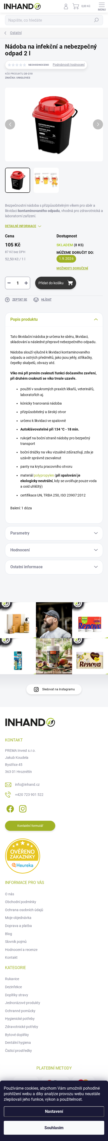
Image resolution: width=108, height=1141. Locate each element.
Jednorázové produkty (22, 1003)
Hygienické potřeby (20, 1019)
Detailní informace (20, 226)
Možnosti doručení (72, 268)
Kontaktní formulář (30, 826)
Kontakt (11, 957)
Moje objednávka (18, 918)
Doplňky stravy (16, 995)
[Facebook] (9, 807)
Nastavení (54, 1111)
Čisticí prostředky (18, 1051)
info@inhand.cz (27, 784)
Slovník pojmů (16, 942)
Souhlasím (54, 1127)
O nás (9, 894)
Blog (8, 934)
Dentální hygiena (18, 1043)
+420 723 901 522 (29, 795)
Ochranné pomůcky (20, 1011)
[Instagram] (22, 807)
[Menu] (101, 6)
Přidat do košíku (51, 283)
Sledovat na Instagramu (58, 689)
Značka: (17, 77)
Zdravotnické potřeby (21, 1027)
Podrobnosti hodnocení (69, 64)
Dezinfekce (13, 987)
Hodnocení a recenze (21, 950)
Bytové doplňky (17, 1035)
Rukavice (12, 979)
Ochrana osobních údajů (24, 910)
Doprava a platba (18, 926)
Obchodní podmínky (20, 902)
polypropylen (44, 475)
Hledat (96, 20)
